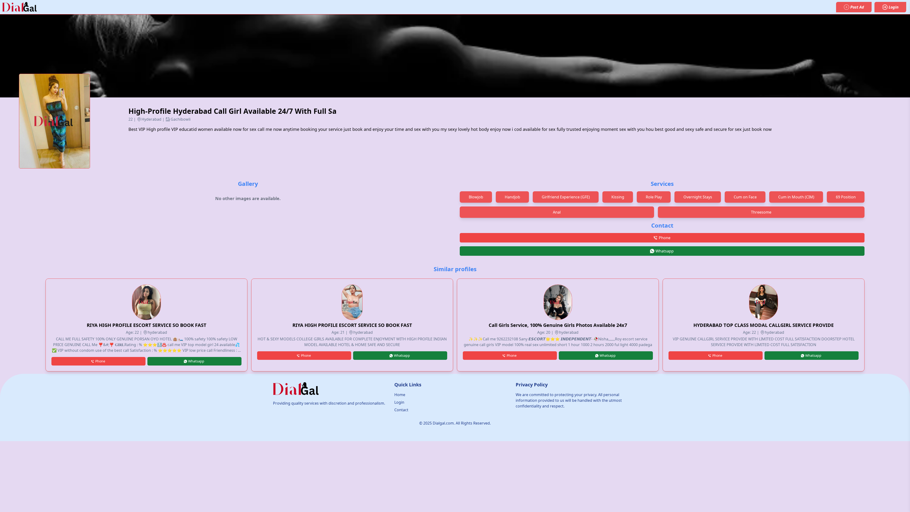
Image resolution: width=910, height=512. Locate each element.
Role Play (654, 197)
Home (399, 394)
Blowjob (476, 197)
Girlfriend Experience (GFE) (566, 197)
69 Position (846, 197)
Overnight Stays (697, 197)
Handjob (512, 197)
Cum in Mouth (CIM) (796, 197)
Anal (557, 212)
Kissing (617, 197)
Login (399, 402)
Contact (401, 409)
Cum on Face (745, 197)
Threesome (761, 212)
